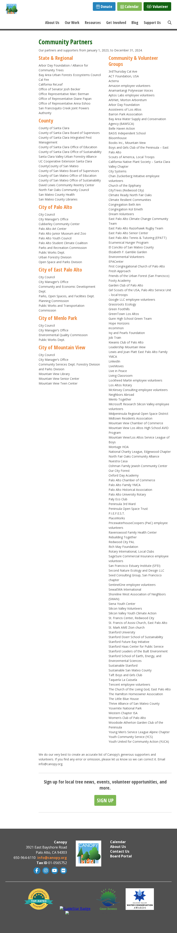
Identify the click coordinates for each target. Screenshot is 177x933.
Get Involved (116, 22)
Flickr (63, 870)
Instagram (45, 870)
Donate (106, 6)
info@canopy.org (52, 857)
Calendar (131, 6)
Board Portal (121, 856)
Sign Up (105, 800)
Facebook (36, 870)
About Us (52, 22)
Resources (93, 22)
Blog (134, 22)
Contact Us (119, 851)
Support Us (152, 22)
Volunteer (160, 6)
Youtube (54, 870)
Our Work (72, 22)
